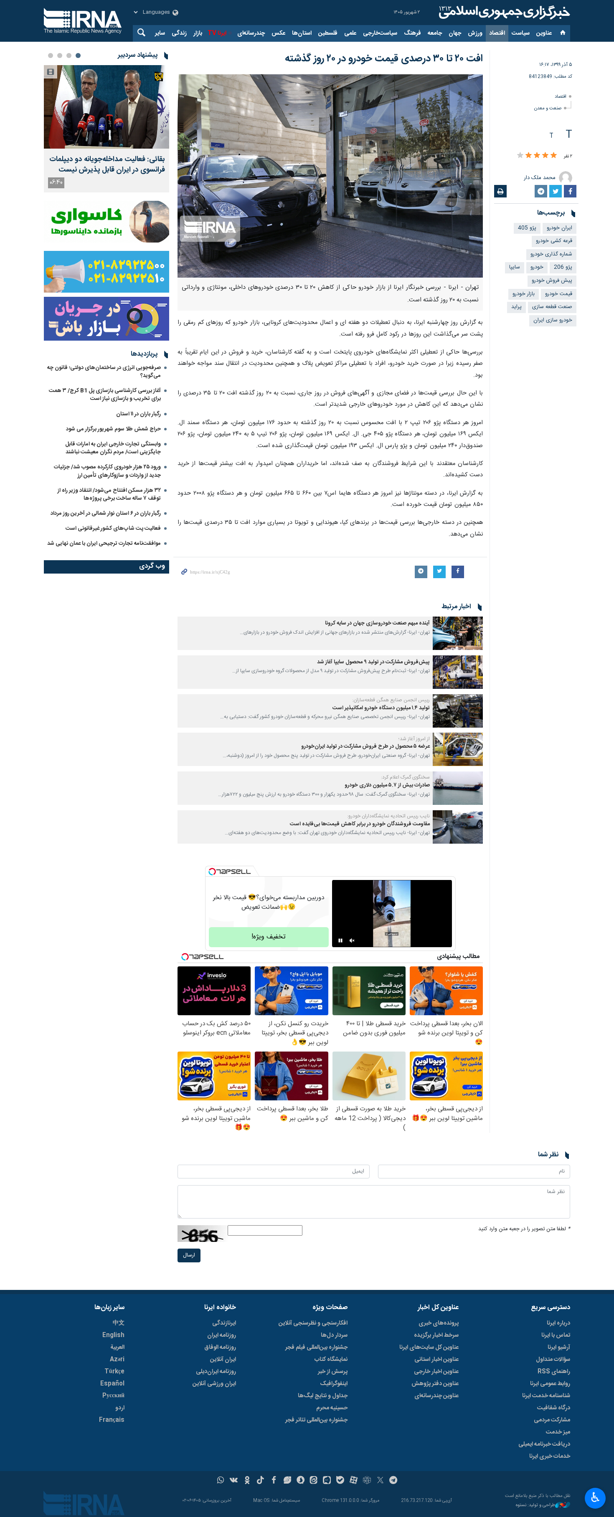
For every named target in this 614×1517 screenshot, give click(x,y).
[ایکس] (380, 1481)
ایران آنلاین (223, 1360)
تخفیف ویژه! (268, 937)
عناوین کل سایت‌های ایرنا (429, 1348)
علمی (350, 33)
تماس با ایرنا (555, 1335)
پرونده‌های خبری (439, 1323)
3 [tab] (59, 55)
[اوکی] (247, 1481)
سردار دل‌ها (334, 1335)
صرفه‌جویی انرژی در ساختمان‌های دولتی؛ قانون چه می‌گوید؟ (104, 371)
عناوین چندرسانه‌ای (436, 1396)
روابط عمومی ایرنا (550, 1384)
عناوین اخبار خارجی (436, 1372)
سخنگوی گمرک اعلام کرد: (405, 777)
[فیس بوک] (273, 1481)
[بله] (340, 1481)
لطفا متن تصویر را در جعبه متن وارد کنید (524, 1229)
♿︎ (595, 1497)
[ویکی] (233, 1481)
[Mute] (352, 940)
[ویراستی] (287, 1481)
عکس (278, 33)
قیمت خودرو (558, 294)
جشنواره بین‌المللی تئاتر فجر (316, 1420)
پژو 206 (563, 267)
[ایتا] (314, 1481)
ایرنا (503, 12)
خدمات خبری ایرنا (549, 1456)
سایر (160, 33)
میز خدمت (558, 1432)
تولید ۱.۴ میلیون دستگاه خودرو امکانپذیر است (381, 708)
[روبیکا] (367, 1481)
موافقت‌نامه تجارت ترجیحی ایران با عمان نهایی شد (104, 543)
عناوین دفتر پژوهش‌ (435, 1384)
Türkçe (114, 1372)
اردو (119, 1408)
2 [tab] (68, 55)
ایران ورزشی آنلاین (214, 1384)
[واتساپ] (220, 1481)
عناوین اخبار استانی (436, 1360)
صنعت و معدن (547, 108)
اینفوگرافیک (334, 1384)
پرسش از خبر (333, 1372)
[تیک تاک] (260, 1481)
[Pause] (340, 940)
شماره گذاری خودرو (551, 254)
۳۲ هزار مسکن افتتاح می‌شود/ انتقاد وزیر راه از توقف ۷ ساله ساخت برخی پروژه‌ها (109, 494)
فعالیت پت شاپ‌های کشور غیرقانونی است (113, 528)
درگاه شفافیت (553, 1408)
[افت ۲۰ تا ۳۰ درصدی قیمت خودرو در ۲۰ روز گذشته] (330, 176)
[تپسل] (212, 871)
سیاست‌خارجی (380, 33)
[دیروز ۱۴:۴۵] (106, 107)
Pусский (113, 1396)
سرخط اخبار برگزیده (436, 1335)
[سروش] (300, 1481)
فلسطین (327, 33)
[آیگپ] (326, 1481)
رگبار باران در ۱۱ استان (138, 414)
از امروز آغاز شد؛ (414, 739)
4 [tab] (50, 55)
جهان (455, 33)
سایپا (514, 267)
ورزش (475, 33)
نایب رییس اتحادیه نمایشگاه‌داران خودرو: (388, 816)
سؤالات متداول (553, 1360)
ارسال (189, 1255)
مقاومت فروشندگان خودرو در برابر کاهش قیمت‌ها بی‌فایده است (360, 824)
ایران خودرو (559, 228)
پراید (516, 307)
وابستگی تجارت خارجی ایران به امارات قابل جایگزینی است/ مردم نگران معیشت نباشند (113, 448)
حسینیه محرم (332, 1408)
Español (112, 1384)
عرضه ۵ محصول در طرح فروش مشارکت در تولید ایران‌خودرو (365, 746)
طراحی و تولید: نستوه (535, 1505)
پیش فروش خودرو (552, 280)
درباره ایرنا (558, 1323)
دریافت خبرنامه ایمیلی (544, 1444)
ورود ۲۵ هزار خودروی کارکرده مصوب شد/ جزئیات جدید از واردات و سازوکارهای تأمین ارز (107, 471)
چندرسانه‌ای (251, 33)
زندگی (179, 33)
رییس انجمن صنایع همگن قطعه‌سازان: (391, 700)
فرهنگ (412, 33)
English (113, 1335)
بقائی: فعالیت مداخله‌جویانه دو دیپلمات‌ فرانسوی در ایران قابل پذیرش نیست (107, 165)
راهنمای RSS (554, 1372)
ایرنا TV (217, 33)
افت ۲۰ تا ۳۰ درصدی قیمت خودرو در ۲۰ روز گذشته (384, 59)
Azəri (117, 1360)
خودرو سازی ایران (552, 320)
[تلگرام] (393, 1481)
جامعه (435, 33)
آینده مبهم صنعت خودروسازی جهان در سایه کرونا (377, 623)
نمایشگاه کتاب (331, 1360)
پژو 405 (527, 228)
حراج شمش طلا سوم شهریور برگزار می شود (113, 429)
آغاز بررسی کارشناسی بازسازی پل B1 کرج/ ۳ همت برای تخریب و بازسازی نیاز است (105, 394)
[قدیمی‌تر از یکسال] (458, 633)
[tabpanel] (106, 128)
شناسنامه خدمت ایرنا (546, 1396)
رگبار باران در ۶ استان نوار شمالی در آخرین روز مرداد (106, 513)
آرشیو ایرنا (559, 1348)
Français (111, 1420)
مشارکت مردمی (552, 1420)
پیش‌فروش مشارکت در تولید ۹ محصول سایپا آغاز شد (373, 662)
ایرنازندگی (224, 1323)
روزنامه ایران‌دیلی (216, 1372)
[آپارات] (353, 1481)
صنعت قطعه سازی (552, 307)
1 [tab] (78, 55)
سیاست (521, 33)
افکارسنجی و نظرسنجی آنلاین (313, 1323)
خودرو (536, 267)
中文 (118, 1323)
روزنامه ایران (221, 1335)
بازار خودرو (524, 294)
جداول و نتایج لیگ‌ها (323, 1396)
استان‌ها (302, 33)
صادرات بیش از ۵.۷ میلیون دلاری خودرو (387, 785)
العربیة (117, 1348)
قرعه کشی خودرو (554, 241)
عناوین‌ (544, 33)
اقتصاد (497, 33)
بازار (197, 33)
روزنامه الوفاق (220, 1348)
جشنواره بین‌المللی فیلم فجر (316, 1348)
